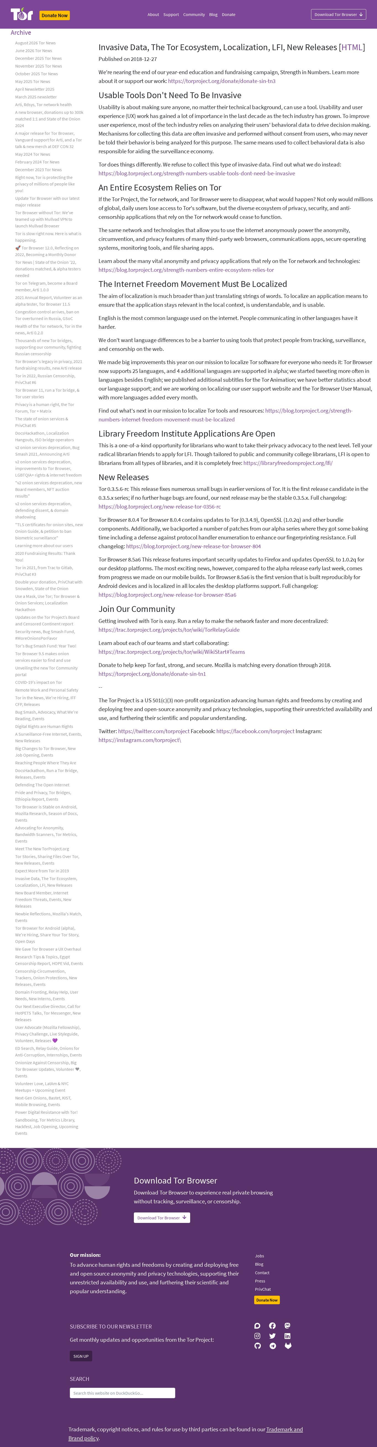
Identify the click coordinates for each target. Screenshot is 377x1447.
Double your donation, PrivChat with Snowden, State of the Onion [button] (49, 585)
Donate (228, 14)
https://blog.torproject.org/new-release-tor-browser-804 (193, 546)
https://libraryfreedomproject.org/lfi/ (288, 463)
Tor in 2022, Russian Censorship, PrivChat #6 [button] (45, 379)
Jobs (259, 1255)
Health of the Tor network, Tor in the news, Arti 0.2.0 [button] (48, 329)
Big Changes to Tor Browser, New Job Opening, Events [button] (45, 752)
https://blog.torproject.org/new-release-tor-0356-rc (160, 506)
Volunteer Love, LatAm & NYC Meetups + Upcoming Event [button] (42, 1087)
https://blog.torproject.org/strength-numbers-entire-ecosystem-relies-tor (186, 269)
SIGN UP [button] (81, 1356)
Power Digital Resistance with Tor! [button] (46, 1112)
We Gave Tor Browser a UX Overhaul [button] (48, 949)
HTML (352, 47)
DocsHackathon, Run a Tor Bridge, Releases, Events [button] (46, 774)
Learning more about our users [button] (44, 545)
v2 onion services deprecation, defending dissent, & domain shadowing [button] (43, 510)
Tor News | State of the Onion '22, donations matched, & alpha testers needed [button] (48, 268)
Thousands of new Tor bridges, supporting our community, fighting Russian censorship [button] (48, 347)
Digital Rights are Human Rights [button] (44, 726)
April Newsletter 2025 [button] (34, 89)
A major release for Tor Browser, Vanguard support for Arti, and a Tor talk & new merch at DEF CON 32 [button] (48, 139)
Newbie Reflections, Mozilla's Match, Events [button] (48, 917)
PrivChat (263, 1289)
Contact (262, 1272)
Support (171, 14)
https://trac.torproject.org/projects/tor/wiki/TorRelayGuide (169, 629)
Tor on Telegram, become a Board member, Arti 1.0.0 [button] (46, 286)
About (153, 14)
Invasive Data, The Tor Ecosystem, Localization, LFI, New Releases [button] (46, 882)
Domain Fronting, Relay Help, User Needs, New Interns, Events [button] (46, 995)
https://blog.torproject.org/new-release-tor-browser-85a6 (167, 594)
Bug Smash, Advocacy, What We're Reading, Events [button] (46, 715)
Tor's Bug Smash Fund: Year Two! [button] (45, 646)
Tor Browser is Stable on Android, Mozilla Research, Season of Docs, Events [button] (46, 813)
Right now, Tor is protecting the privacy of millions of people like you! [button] (45, 183)
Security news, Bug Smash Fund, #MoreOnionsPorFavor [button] (45, 635)
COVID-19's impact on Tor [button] (38, 682)
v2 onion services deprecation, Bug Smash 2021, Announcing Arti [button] (47, 451)
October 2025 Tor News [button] (36, 73)
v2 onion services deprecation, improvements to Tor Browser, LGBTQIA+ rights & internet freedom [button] (48, 468)
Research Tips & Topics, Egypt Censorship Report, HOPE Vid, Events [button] (49, 960)
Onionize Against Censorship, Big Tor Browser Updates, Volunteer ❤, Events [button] (48, 1069)
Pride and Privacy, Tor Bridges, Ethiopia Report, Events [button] (43, 796)
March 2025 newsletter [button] (36, 96)
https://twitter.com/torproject (154, 731)
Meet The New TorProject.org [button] (42, 848)
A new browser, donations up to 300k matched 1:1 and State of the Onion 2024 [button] (49, 118)
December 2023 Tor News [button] (38, 169)
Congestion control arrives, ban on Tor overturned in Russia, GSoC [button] (47, 315)
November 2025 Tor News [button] (38, 66)
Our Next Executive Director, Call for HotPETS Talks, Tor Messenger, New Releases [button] (48, 1013)
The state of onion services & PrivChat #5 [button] (41, 422)
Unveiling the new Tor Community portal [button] (46, 671)
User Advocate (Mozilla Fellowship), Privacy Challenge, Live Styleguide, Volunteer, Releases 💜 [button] (48, 1033)
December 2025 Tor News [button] (38, 58)
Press (260, 1281)
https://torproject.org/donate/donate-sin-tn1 (152, 673)
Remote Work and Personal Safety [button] (46, 690)
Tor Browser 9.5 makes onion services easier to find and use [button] (43, 657)
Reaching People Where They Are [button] (45, 762)
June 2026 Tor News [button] (33, 50)
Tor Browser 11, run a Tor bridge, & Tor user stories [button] (47, 393)
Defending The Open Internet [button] (42, 784)
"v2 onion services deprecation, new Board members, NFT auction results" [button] (48, 489)
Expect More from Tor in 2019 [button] (42, 870)
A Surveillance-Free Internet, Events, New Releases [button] (48, 737)
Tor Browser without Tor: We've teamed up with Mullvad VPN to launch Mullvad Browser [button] (44, 219)
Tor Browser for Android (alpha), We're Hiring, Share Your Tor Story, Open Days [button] (47, 934)
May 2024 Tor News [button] (32, 154)
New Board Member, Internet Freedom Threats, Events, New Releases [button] (43, 899)
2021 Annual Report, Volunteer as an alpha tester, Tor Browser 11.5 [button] (48, 301)
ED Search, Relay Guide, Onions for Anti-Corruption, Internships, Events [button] (48, 1051)
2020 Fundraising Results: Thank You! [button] (45, 556)
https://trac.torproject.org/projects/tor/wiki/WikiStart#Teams (172, 651)
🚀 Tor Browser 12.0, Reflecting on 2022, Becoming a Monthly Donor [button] (47, 251)
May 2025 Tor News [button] (32, 81)
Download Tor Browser (336, 14)
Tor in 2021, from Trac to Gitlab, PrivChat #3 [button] (44, 571)
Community (194, 14)
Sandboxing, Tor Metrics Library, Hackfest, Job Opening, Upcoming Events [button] (46, 1126)
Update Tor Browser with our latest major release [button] (47, 201)
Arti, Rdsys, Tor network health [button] (43, 104)
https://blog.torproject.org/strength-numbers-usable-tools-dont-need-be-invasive (197, 173)
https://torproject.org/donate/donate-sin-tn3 (221, 81)
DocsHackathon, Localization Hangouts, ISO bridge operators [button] (44, 436)
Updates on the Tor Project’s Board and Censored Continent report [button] (47, 620)
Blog (213, 14)
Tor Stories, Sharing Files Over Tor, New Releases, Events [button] (47, 860)
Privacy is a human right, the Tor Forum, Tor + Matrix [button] (44, 408)
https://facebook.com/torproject (255, 731)
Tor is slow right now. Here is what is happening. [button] (48, 237)
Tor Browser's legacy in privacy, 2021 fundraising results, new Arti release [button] (48, 365)
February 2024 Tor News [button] (37, 162)
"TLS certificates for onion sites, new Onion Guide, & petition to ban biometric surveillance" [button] (49, 531)
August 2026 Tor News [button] (35, 42)
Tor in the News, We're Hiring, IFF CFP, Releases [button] (45, 701)
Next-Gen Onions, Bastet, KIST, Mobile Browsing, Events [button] (43, 1101)
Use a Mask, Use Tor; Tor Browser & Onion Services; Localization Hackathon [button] (47, 602)
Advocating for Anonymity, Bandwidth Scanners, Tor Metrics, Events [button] (46, 834)
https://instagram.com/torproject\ (140, 740)
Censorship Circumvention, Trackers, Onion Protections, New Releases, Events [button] (46, 977)
